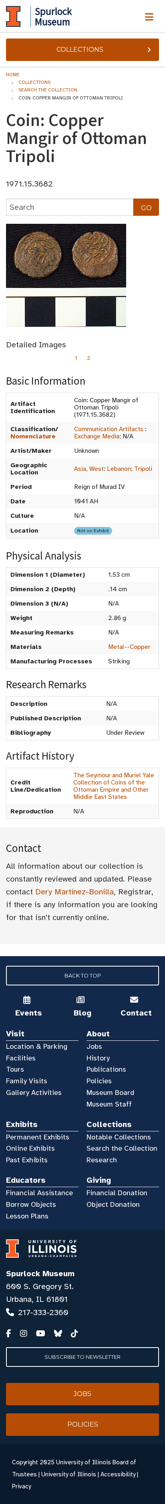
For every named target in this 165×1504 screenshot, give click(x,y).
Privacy (21, 1486)
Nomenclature (33, 436)
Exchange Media (96, 436)
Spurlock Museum (40, 1274)
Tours (15, 1069)
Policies (99, 1080)
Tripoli (143, 469)
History (98, 1058)
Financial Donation (117, 1192)
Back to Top (82, 975)
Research (102, 1159)
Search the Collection (47, 90)
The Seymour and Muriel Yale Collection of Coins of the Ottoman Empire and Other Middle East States (113, 786)
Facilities (21, 1058)
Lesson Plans (27, 1216)
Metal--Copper (129, 647)
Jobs (94, 1046)
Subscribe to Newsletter (82, 1357)
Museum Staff (109, 1104)
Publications (106, 1069)
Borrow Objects (31, 1204)
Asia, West (89, 469)
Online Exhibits (30, 1148)
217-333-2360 (43, 1312)
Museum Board (110, 1092)
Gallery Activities (34, 1092)
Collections (79, 49)
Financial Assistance (39, 1192)
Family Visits (26, 1080)
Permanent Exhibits (37, 1137)
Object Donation (113, 1204)
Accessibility (118, 1474)
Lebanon (119, 469)
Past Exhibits (27, 1159)
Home (13, 74)
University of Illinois (68, 1474)
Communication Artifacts (108, 429)
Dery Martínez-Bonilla (74, 892)
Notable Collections (119, 1137)
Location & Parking (36, 1046)
